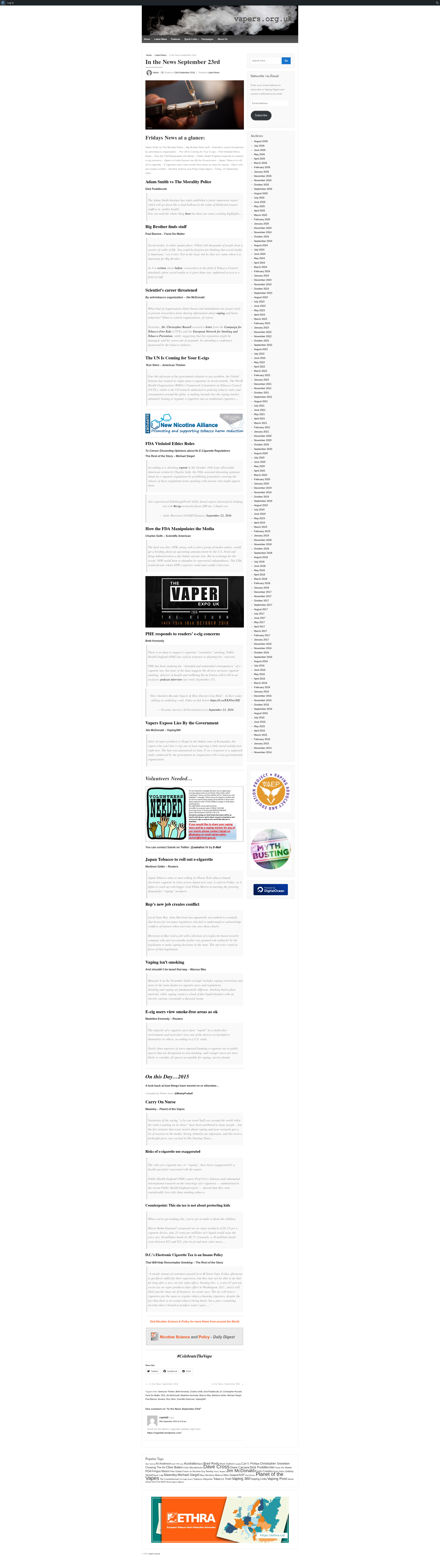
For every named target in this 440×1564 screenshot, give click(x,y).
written (161, 268)
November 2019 (263, 492)
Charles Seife (196, 1391)
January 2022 (261, 379)
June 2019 (260, 513)
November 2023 (263, 284)
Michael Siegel (234, 1395)
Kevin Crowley (264, 1471)
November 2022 (263, 336)
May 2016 (259, 674)
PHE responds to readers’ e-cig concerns (182, 633)
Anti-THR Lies (177, 1464)
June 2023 (260, 305)
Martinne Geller (219, 1395)
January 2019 (261, 535)
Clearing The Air (155, 1467)
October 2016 (261, 652)
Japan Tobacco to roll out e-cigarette (179, 859)
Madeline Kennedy (189, 1395)
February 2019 (262, 531)
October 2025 (261, 184)
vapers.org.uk (154, 1554)
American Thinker (166, 1391)
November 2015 (263, 700)
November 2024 (263, 232)
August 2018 (261, 557)
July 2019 (259, 509)
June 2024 (260, 254)
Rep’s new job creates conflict (172, 904)
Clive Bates (174, 1467)
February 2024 (262, 271)
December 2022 (263, 332)
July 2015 (259, 717)
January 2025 (261, 223)
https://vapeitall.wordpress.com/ (164, 1432)
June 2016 (260, 669)
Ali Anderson (163, 1463)
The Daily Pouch (186, 1479)
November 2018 (263, 544)
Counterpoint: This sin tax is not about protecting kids (187, 1205)
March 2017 (260, 631)
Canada (237, 1464)
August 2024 (261, 245)
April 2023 (259, 314)
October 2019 (261, 496)
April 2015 (259, 730)
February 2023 (262, 323)
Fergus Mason (161, 1471)
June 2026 (260, 150)
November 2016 (263, 648)
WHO (163, 1482)
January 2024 (261, 275)
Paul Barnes (151, 1399)
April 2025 (259, 210)
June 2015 (260, 721)
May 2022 (259, 362)
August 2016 (261, 661)
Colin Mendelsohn (193, 1467)
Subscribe (261, 115)
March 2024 (260, 267)
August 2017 (261, 609)
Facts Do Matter (152, 1395)
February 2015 (262, 739)
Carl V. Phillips (250, 1463)
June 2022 (260, 358)
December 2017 (263, 592)
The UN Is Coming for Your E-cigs (177, 358)
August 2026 (261, 141)
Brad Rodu (211, 1463)
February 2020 (262, 479)
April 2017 (259, 626)
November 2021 (263, 388)
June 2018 (260, 566)
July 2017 (259, 613)
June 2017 (260, 618)
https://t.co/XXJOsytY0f (225, 700)
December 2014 (263, 748)
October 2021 (261, 392)
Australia (190, 1463)
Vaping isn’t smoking (164, 962)
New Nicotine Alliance (211, 1475)
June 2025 (260, 202)
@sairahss (198, 847)
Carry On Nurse (160, 1102)
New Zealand (230, 1475)
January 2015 (261, 743)
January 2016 (261, 691)
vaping (220, 313)
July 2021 (259, 405)
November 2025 (263, 180)
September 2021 (263, 396)
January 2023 (261, 327)
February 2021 (262, 427)
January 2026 (261, 171)
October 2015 (261, 704)
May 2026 (259, 154)
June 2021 (260, 410)
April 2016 (259, 678)
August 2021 (261, 401)
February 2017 (262, 635)
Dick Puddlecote (211, 1391)
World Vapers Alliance (175, 1482)
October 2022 (261, 340)
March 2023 (260, 319)
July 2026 (259, 145)
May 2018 (259, 570)
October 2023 (261, 288)
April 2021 (259, 418)
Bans (200, 1463)
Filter (172, 1471)
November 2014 (263, 752)
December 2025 (263, 176)
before (179, 268)
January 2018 (261, 587)
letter (209, 327)
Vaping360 (201, 1399)
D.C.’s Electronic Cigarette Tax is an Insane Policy (184, 1254)
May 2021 (259, 414)
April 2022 (259, 366)
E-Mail (217, 847)
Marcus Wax (205, 1395)
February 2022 (262, 375)
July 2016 (259, 665)
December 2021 (263, 384)
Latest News (160, 39)
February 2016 (262, 687)
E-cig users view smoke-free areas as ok (181, 1011)
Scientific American (186, 1399)
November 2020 (263, 440)
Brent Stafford (227, 1464)
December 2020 (263, 436)
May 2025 (259, 206)
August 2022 (261, 349)
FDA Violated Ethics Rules (170, 443)
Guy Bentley (207, 1471)
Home (147, 39)
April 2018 (259, 574)
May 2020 (259, 466)
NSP (242, 1474)
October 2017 (261, 600)
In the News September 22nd (163, 1384)
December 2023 (263, 279)
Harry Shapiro (220, 1471)
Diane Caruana (239, 1467)
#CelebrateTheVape (194, 1356)
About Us (222, 39)
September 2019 (263, 501)
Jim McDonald (173, 1395)
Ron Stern (171, 1399)
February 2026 (262, 167)
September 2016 (263, 657)
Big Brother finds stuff (165, 226)
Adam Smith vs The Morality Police (178, 181)
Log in (10, 2)
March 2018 (260, 578)
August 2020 (261, 453)
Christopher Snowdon (275, 1463)
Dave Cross (216, 1466)
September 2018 (263, 552)
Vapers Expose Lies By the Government (181, 723)
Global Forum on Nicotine (188, 1471)
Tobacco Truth (222, 1479)
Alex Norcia (150, 1464)
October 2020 (261, 444)
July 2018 (259, 561)
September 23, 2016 (218, 515)
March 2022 (260, 370)
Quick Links (190, 39)
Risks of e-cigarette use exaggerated (172, 1151)
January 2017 (261, 639)
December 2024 (263, 228)
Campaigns (207, 39)
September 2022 (263, 345)
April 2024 (259, 262)
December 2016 (263, 643)
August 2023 (261, 297)
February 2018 (262, 583)
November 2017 (263, 596)
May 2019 (259, 518)
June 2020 (260, 461)
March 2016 (260, 683)
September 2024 (263, 241)
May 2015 (259, 726)
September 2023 (263, 293)
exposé (183, 467)
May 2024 (259, 258)
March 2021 (260, 423)
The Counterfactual (169, 1479)
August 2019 (261, 505)
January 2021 (261, 431)
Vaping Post (277, 1479)
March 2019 (260, 527)
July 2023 (259, 301)
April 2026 (259, 158)
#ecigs (178, 506)
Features (175, 39)
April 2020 (259, 470)
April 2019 (259, 522)
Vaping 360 (241, 1478)
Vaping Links (259, 1478)
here (188, 213)
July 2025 (259, 197)
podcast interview (171, 679)
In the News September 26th (226, 1384)
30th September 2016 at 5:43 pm (172, 1421)
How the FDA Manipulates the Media (179, 528)
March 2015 (260, 734)
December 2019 (263, 487)
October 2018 (261, 548)
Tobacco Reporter (203, 1479)
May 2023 (259, 310)
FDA (163, 1395)
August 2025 (261, 193)
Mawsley (170, 1475)
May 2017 (259, 622)
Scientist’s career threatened (171, 290)
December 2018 (263, 540)
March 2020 (260, 475)
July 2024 (259, 249)
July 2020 (259, 457)
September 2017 (263, 604)
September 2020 (263, 449)
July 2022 (259, 353)
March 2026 (260, 163)
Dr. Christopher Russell (176, 327)
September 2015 (263, 709)
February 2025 (262, 219)
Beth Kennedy (182, 1391)
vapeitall (163, 1417)
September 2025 (263, 189)
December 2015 (263, 695)
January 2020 (261, 483)
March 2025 (260, 215)
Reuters (161, 1399)
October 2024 (261, 236)
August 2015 (261, 713)
